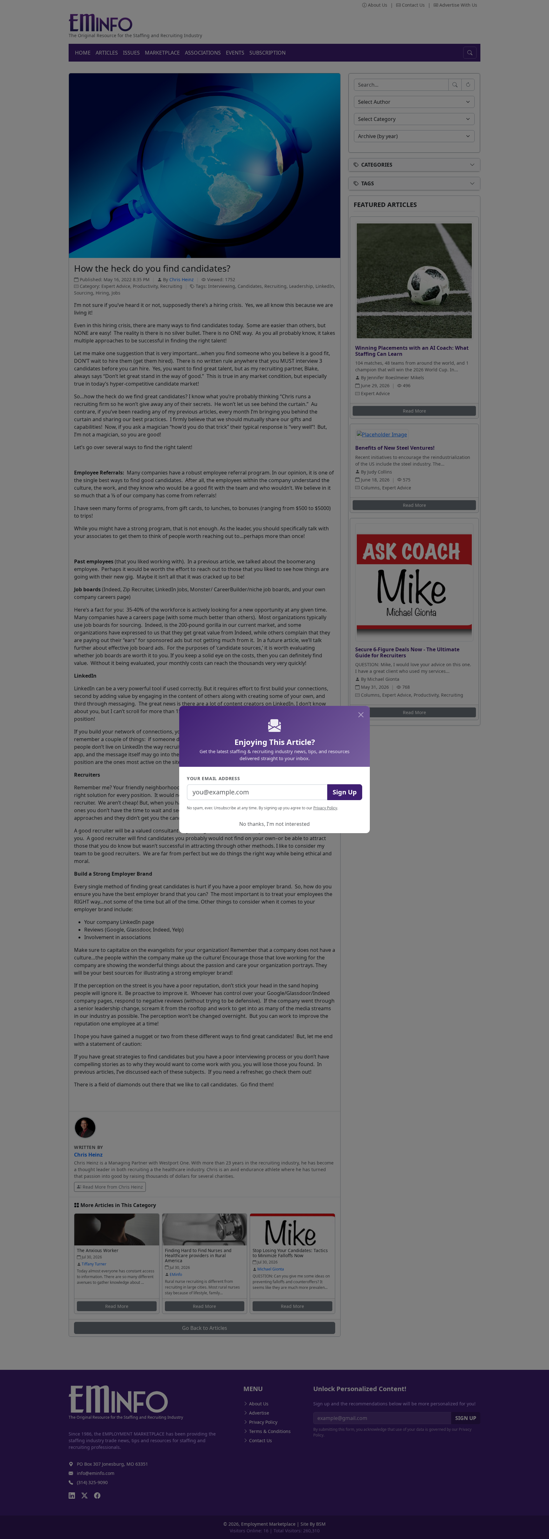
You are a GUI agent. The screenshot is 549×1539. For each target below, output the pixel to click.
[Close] (361, 715)
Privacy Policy (325, 808)
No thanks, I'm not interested (274, 823)
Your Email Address (213, 778)
